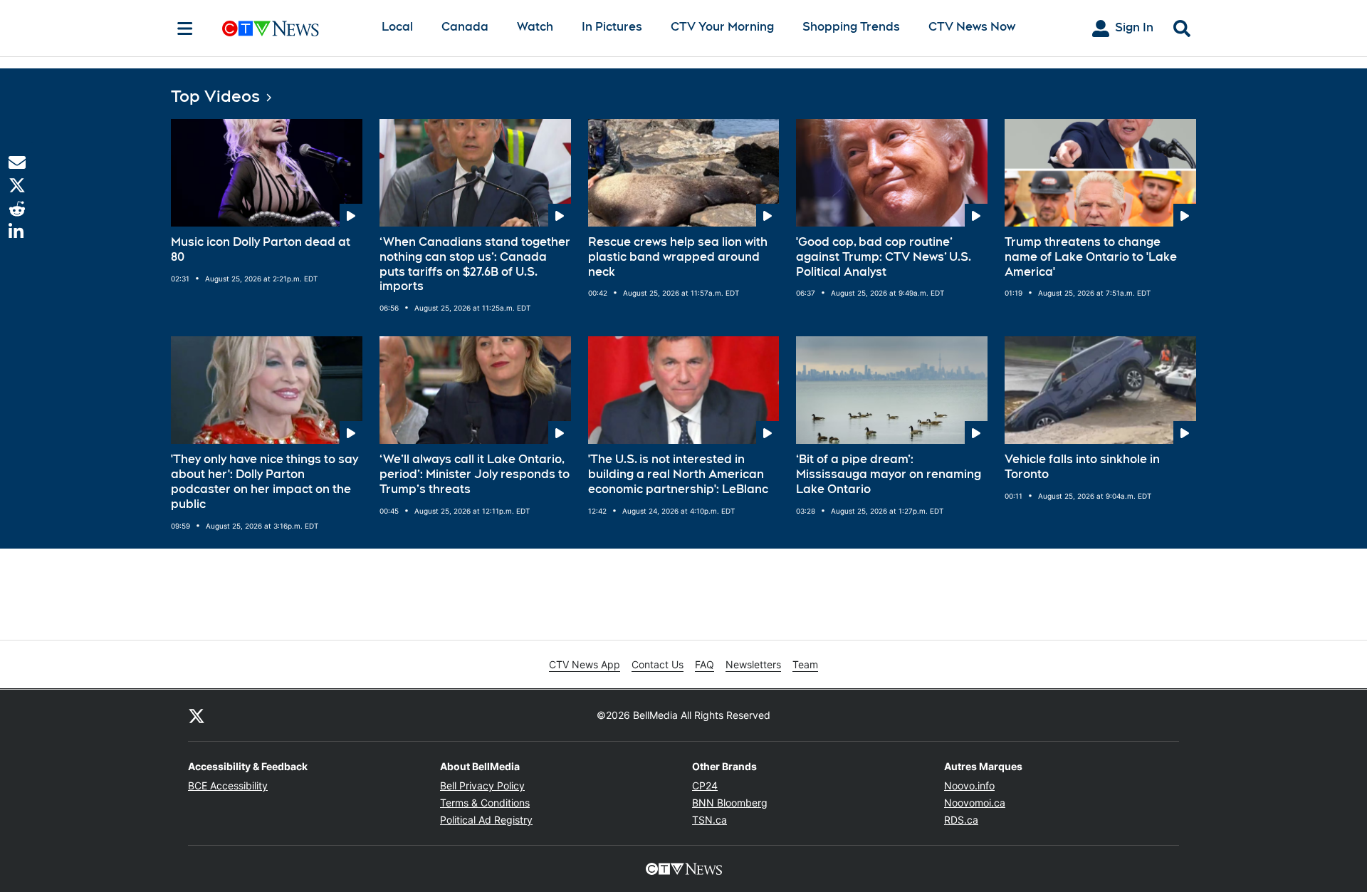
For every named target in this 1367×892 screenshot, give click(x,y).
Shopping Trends (851, 26)
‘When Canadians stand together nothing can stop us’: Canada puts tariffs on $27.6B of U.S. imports (474, 264)
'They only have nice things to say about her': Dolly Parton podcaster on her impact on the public (264, 481)
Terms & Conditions (485, 803)
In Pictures (612, 26)
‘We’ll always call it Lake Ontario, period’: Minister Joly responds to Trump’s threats (474, 474)
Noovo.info (969, 785)
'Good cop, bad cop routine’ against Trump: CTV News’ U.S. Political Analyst (883, 257)
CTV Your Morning (722, 26)
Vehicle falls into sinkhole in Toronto (1082, 466)
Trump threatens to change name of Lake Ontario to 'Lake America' (1091, 257)
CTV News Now (971, 26)
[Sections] (185, 28)
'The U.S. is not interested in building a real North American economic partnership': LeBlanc (678, 474)
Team (805, 664)
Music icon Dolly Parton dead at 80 (260, 249)
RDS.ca (961, 820)
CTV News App (584, 664)
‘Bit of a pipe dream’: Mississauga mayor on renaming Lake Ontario (888, 474)
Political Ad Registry (486, 820)
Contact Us (658, 664)
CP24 (705, 785)
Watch (535, 26)
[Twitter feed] (196, 715)
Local (397, 26)
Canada (464, 26)
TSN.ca (709, 820)
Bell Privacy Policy (482, 785)
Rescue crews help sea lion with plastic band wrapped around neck (678, 257)
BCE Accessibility (228, 785)
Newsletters (753, 664)
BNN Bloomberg (730, 803)
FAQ (704, 664)
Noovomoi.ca (974, 803)
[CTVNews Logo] (290, 28)
